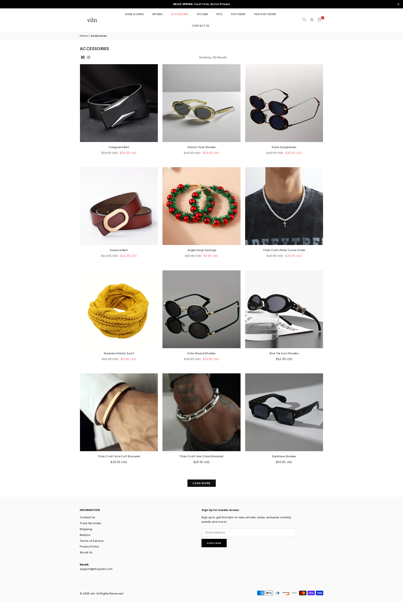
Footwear (238, 14)
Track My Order (265, 14)
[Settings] (312, 20)
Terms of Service (91, 541)
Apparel (157, 14)
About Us (86, 552)
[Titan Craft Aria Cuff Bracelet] (119, 412)
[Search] (304, 20)
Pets (219, 14)
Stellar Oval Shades (201, 147)
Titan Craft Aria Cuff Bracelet (119, 456)
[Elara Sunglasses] (284, 103)
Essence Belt (119, 250)
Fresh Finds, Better (201, 4)
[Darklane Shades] (284, 412)
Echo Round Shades (201, 353)
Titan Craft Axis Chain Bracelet (201, 456)
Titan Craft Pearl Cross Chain (284, 250)
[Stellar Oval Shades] (201, 103)
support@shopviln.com (96, 569)
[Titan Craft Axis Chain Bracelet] (201, 412)
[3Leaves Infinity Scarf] (119, 309)
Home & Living (134, 14)
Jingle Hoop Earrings (201, 250)
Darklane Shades (284, 456)
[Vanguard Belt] (119, 103)
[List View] (89, 57)
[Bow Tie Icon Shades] (284, 309)
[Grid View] (83, 57)
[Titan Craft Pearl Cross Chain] (284, 206)
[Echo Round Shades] (201, 309)
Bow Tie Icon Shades (284, 353)
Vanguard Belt (119, 147)
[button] (319, 20)
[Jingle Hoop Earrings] (201, 206)
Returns (85, 535)
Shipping (86, 529)
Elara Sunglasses (284, 147)
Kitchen (202, 14)
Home (84, 36)
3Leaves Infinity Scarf (118, 353)
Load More (202, 483)
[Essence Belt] (119, 206)
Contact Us (200, 25)
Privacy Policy (89, 547)
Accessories (180, 14)
